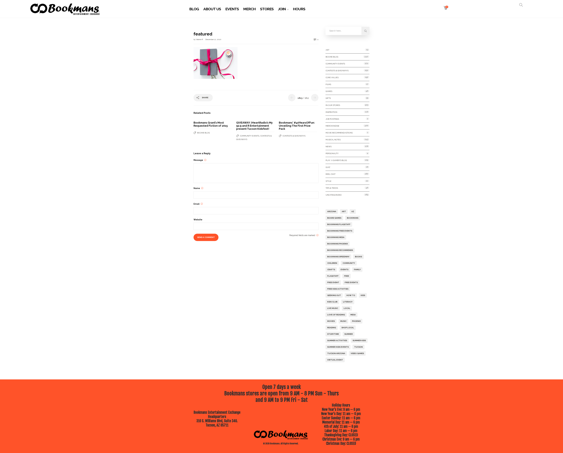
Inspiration (331, 112)
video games (357, 353)
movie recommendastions (339, 133)
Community (349, 263)
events (344, 269)
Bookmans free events (339, 231)
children (332, 263)
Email (197, 204)
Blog (194, 9)
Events (232, 9)
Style (328, 181)
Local (347, 308)
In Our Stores (333, 105)
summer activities (337, 340)
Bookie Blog (203, 133)
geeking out (334, 295)
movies (331, 321)
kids (363, 295)
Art (327, 50)
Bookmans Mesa (335, 237)
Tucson (358, 347)
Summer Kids (359, 340)
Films (328, 84)
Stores (267, 9)
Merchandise (332, 126)
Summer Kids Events (338, 347)
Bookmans (352, 218)
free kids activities (337, 289)
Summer (348, 334)
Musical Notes (333, 140)
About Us (212, 9)
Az (352, 211)
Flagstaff (333, 276)
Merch (249, 9)
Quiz (328, 167)
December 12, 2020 (213, 39)
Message (199, 160)
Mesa (353, 315)
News (328, 146)
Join (282, 9)
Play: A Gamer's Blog (336, 160)
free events (351, 282)
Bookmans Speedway (338, 257)
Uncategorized (334, 195)
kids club (332, 302)
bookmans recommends (340, 250)
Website (198, 219)
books (358, 257)
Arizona (331, 211)
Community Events (249, 136)
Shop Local (347, 327)
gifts (328, 98)
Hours (299, 9)
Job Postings (332, 119)
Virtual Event (335, 360)
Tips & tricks (332, 188)
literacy (347, 302)
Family (357, 269)
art (344, 211)
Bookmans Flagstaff (338, 224)
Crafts (331, 269)
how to (350, 295)
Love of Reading (336, 315)
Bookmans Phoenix (337, 244)
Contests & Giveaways (294, 136)
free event (333, 282)
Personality (332, 153)
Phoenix (356, 321)
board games (334, 218)
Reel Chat (330, 174)
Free (346, 276)
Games (329, 91)
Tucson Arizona (336, 353)
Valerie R (200, 39)
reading (331, 327)
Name (197, 188)
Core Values (332, 77)
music (343, 321)
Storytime (333, 334)
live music (332, 308)
